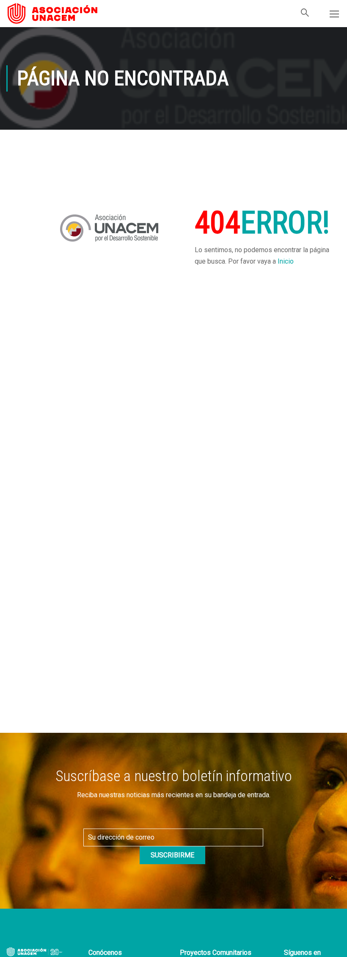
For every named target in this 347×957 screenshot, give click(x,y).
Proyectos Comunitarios (215, 953)
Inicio (286, 261)
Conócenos (105, 953)
